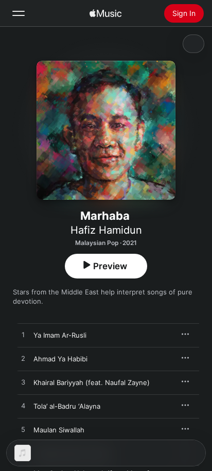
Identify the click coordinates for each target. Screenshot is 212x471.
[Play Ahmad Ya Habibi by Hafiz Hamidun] (23, 358)
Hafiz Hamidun (106, 230)
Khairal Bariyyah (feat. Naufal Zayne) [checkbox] (91, 382)
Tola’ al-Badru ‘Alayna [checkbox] (66, 406)
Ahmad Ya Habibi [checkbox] (60, 359)
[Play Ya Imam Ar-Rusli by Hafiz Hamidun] (23, 335)
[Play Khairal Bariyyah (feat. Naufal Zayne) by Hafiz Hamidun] (23, 382)
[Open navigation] (18, 13)
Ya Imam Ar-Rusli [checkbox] (59, 335)
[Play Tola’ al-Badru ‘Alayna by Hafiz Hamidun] (23, 406)
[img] (105, 13)
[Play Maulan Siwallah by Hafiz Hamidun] (23, 429)
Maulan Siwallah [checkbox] (58, 430)
